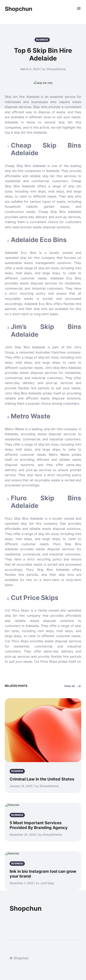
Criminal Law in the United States (42, 779)
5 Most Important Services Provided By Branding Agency (39, 825)
